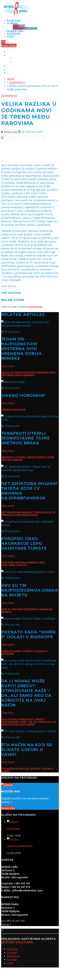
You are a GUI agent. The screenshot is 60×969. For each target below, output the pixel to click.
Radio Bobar (9, 45)
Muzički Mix (13, 829)
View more (7, 366)
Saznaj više (8, 808)
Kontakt (14, 33)
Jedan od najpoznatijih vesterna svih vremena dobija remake (28, 373)
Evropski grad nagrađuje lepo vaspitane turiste (23, 563)
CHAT (11, 36)
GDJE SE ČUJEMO (25, 28)
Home (10, 79)
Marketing (15, 31)
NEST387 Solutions (17, 942)
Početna (14, 20)
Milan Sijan (10, 131)
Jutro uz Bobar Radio (20, 846)
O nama (13, 23)
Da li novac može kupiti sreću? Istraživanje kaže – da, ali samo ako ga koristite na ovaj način (28, 722)
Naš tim (19, 25)
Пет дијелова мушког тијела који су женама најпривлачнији (28, 513)
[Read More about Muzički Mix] (12, 821)
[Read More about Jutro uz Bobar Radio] (12, 839)
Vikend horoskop (13, 409)
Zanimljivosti (17, 82)
